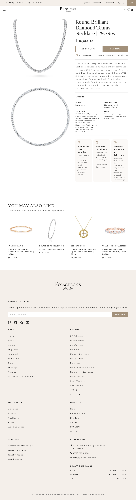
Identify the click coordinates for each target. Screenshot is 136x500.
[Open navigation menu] (4, 10)
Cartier (73, 422)
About (11, 341)
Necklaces (13, 418)
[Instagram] (10, 322)
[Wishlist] (128, 9)
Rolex (73, 409)
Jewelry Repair (15, 455)
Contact (12, 345)
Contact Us (110, 3)
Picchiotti (75, 363)
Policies (12, 372)
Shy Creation (77, 385)
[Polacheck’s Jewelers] (68, 9)
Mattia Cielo (76, 345)
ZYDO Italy (76, 394)
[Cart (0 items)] (132, 9)
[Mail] (27, 322)
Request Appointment (91, 3)
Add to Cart (88, 49)
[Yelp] (21, 322)
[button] (124, 3)
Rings (11, 422)
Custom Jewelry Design (20, 446)
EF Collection (77, 336)
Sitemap (12, 367)
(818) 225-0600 (16, 2)
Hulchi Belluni (77, 341)
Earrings (12, 413)
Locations (37, 2)
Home (11, 336)
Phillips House (77, 358)
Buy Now (115, 49)
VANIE (73, 390)
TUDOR (74, 431)
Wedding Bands (16, 427)
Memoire (75, 349)
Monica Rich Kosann (80, 354)
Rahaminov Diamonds (81, 372)
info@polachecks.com (84, 458)
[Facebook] (16, 322)
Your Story (13, 358)
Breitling (74, 418)
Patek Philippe (77, 413)
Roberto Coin (77, 376)
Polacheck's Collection (82, 367)
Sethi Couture (77, 381)
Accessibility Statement (20, 376)
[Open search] (119, 3)
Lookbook (13, 354)
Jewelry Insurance (17, 450)
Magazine (13, 349)
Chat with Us (122, 55)
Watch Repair (15, 459)
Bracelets (13, 409)
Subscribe (120, 314)
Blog (10, 363)
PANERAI (75, 427)
